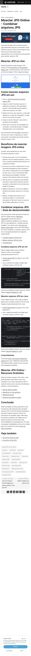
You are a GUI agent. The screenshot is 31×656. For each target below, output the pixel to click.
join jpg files (14, 462)
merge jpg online (15, 456)
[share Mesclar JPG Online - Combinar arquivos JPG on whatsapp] (20, 492)
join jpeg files (5, 462)
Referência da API (8, 395)
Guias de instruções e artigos (12, 397)
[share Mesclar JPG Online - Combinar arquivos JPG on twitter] (8, 492)
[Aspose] (10, 2)
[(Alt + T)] (8, 7)
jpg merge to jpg (17, 453)
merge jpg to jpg (6, 474)
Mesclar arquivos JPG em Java (12, 240)
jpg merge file (5, 468)
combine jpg (25, 456)
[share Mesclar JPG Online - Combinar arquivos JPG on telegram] (24, 492)
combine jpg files (6, 453)
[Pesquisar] (29, 2)
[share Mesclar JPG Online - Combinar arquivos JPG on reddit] (14, 492)
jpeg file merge (6, 465)
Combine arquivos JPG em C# (12, 237)
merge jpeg (12, 450)
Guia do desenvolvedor (10, 390)
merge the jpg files (20, 471)
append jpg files (16, 459)
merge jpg (4, 450)
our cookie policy (12, 643)
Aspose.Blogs (9, 17)
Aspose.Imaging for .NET (14, 292)
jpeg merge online (16, 465)
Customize (9, 650)
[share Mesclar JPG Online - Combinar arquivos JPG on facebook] (17, 492)
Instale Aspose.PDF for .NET (12, 258)
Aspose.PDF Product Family (9, 447)
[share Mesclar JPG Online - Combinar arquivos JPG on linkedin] (11, 492)
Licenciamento (7, 243)
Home (3, 7)
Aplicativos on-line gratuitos (11, 392)
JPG (2, 47)
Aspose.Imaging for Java (14, 351)
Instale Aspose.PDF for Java (11, 307)
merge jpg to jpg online (8, 471)
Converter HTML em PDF (11, 438)
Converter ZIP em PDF (10, 440)
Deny (21, 650)
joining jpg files (23, 462)
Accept (15, 646)
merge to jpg (5, 456)
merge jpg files (5, 459)
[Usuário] (26, 2)
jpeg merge (20, 450)
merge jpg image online (17, 468)
